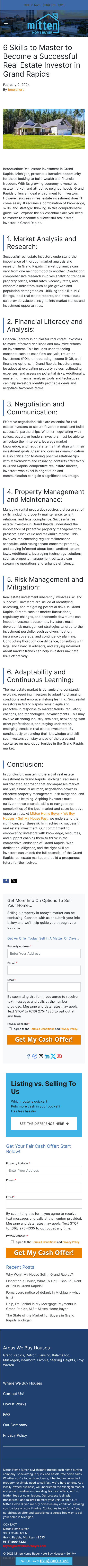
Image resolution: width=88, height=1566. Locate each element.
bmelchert (16, 89)
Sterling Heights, (63, 1360)
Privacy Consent (18, 1023)
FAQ (6, 1414)
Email (11, 979)
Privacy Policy (68, 1028)
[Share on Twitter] (14, 881)
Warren (8, 1365)
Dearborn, (28, 1360)
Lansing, (44, 1355)
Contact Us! (13, 1394)
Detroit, (31, 1355)
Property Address (19, 946)
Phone (12, 963)
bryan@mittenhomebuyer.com (24, 1546)
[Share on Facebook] (6, 881)
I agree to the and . (45, 1028)
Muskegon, (11, 1360)
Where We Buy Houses (22, 1383)
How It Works (14, 1404)
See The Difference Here (42, 1124)
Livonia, (43, 1360)
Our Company (15, 1425)
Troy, (80, 1360)
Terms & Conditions (42, 1028)
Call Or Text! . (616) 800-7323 (44, 5)
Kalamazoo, (61, 1355)
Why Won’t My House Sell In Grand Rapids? (39, 1274)
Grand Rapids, (14, 1355)
